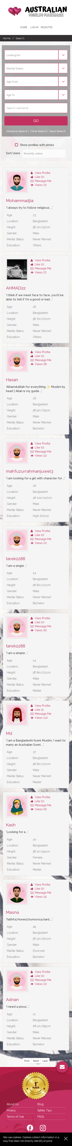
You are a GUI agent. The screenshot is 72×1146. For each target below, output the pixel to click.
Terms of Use (15, 1116)
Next (36, 1061)
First (26, 1061)
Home (23, 27)
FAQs (40, 1116)
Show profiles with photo (37, 145)
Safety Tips (44, 1110)
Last (45, 1061)
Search (20, 38)
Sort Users (13, 153)
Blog (40, 1104)
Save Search (58, 131)
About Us (13, 1104)
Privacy (11, 1110)
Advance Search (17, 131)
